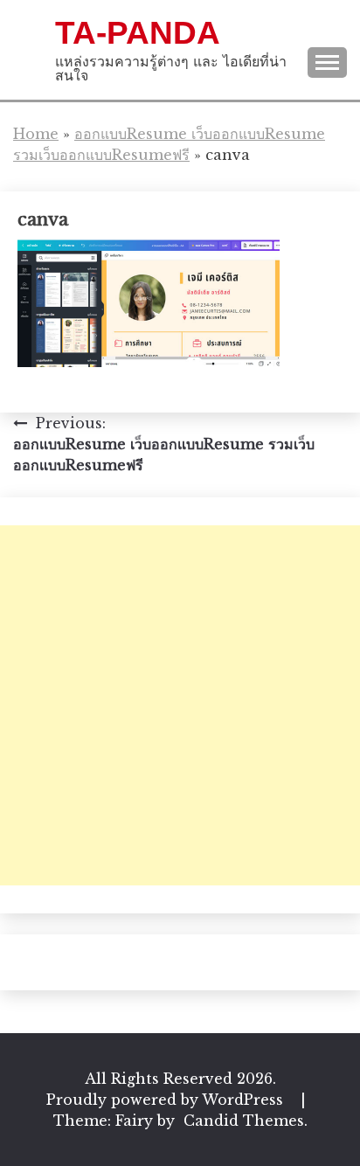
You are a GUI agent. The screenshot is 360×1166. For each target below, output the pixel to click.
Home (36, 133)
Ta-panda (137, 33)
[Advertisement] (180, 705)
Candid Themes (243, 1120)
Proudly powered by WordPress (166, 1099)
